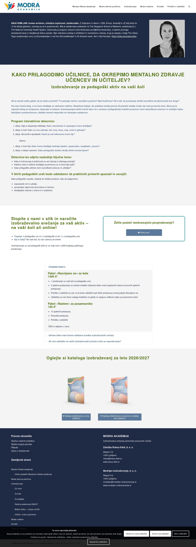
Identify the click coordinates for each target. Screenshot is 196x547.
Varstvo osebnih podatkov (23, 440)
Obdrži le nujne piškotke (136, 533)
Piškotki (14, 447)
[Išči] (189, 6)
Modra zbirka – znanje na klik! (27, 509)
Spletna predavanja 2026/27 (26, 504)
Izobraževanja (17, 483)
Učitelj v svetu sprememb (25, 514)
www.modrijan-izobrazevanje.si (117, 485)
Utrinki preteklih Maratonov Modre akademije (33, 474)
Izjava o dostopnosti (20, 450)
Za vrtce (18, 488)
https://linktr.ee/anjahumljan (124, 36)
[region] (98, 301)
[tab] (98, 267)
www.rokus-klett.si (111, 461)
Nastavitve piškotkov (98, 541)
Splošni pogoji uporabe (21, 444)
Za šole (18, 493)
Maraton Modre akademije (22, 469)
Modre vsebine (17, 519)
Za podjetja (19, 499)
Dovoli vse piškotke (160, 533)
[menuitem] (84, 6)
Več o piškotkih (180, 533)
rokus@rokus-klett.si (112, 458)
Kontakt (14, 524)
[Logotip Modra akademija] (22, 6)
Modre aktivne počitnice (21, 479)
